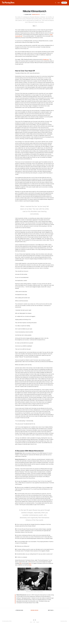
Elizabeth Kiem (28, 14)
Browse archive (34, 610)
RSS (34, 622)
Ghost (66, 621)
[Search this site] (55, 3)
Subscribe (64, 2)
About (31, 622)
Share (34, 25)
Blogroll (37, 622)
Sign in (59, 2)
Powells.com (46, 59)
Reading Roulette (36, 14)
